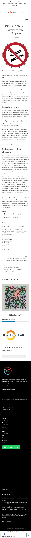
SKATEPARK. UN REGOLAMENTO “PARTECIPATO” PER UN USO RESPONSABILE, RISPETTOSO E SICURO (8, 228)
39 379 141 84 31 (7, 391)
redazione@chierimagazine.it (8, 389)
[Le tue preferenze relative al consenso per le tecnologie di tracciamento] (28, 535)
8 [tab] (16, 347)
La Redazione (7, 522)
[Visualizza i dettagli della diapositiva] (13, 335)
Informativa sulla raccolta (8, 536)
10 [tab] (19, 347)
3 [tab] (7, 347)
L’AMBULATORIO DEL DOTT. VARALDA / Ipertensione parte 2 (20, 227)
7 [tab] (14, 347)
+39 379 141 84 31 (6, 409)
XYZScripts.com (21, 531)
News (9, 249)
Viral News (16, 528)
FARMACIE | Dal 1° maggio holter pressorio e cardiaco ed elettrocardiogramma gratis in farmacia (16, 258)
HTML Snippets (10, 531)
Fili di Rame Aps (23, 399)
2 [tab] (5, 347)
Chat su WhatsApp (12, 447)
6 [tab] (12, 347)
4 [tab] (9, 347)
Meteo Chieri (5, 489)
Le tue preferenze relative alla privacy (15, 534)
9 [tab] (17, 347)
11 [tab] (21, 347)
